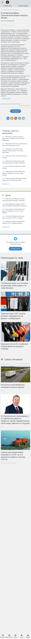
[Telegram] (23, 118)
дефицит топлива (5, 103)
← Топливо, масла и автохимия (9, 9)
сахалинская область (15, 103)
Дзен (2, 390)
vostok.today (6, 98)
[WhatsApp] (19, 118)
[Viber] (15, 118)
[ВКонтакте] (7, 118)
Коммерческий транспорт (9, 463)
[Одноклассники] (11, 118)
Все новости (5, 184)
